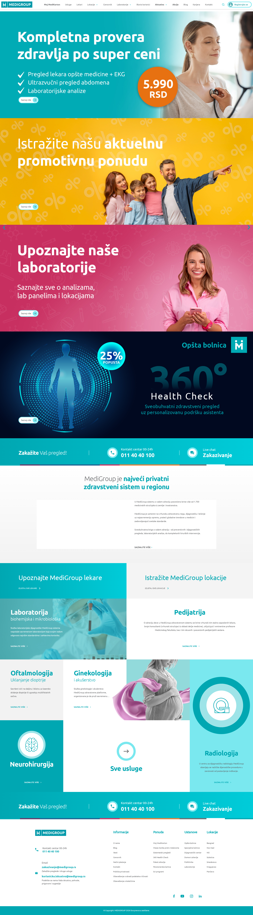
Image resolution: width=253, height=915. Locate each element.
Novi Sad (210, 848)
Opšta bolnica (190, 843)
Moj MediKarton (160, 843)
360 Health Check (160, 857)
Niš (208, 853)
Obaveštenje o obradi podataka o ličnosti (130, 876)
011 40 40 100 (50, 851)
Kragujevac (211, 867)
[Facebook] (174, 896)
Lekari (79, 4)
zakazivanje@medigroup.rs (59, 867)
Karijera (196, 4)
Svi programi (158, 872)
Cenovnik (107, 4)
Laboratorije (189, 867)
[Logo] (16, 4)
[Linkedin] (200, 896)
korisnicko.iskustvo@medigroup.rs (63, 876)
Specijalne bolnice (192, 848)
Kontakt (208, 4)
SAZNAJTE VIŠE (143, 547)
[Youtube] (182, 896)
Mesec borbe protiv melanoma (166, 848)
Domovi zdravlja (191, 857)
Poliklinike (188, 862)
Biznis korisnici (143, 4)
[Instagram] (191, 896)
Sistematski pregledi (162, 853)
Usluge (68, 4)
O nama (116, 843)
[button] (209, 452)
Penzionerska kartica (162, 867)
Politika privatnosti (121, 872)
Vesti (115, 853)
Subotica (210, 857)
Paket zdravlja (159, 862)
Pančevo (210, 872)
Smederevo (211, 862)
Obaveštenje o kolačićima (124, 881)
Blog (186, 4)
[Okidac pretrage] (223, 4)
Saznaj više (26, 100)
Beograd (210, 843)
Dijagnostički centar (192, 853)
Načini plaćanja (119, 862)
